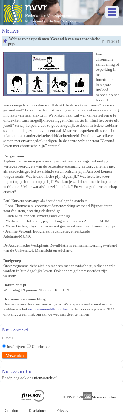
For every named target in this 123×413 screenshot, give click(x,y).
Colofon (11, 410)
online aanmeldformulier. (48, 309)
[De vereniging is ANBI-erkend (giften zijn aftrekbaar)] (87, 398)
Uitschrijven (42, 346)
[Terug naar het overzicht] (5, 42)
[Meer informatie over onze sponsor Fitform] (33, 400)
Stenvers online (104, 397)
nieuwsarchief (45, 378)
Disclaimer (37, 410)
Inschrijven (17, 346)
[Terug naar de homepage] (40, 22)
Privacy (62, 410)
